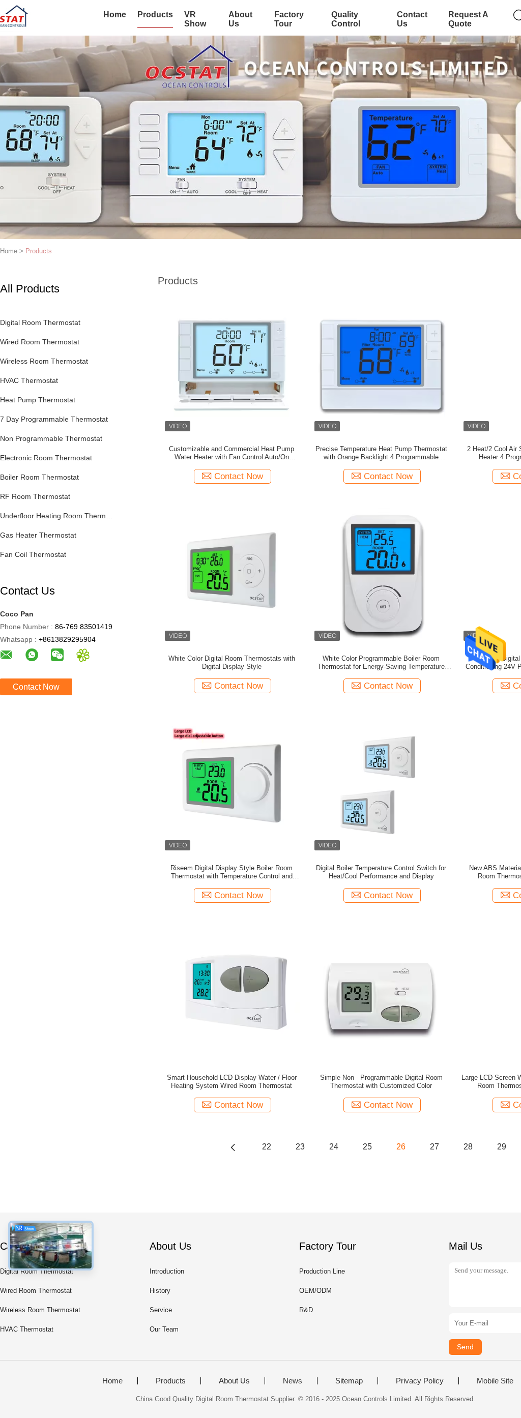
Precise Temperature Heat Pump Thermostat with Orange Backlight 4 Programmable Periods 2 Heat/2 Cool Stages (381, 453)
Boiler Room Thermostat (39, 477)
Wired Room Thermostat (39, 342)
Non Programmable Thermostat (51, 438)
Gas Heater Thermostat (38, 535)
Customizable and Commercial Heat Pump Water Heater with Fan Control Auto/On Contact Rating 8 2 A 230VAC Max (231, 453)
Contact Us (412, 19)
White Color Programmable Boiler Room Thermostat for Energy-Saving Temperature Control (381, 663)
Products (155, 14)
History (160, 1290)
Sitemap (349, 1380)
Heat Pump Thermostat (37, 400)
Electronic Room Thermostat (46, 458)
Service (161, 1310)
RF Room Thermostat (35, 496)
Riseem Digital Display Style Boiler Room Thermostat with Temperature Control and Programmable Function (231, 872)
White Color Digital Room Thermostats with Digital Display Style (231, 662)
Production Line (322, 1271)
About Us (240, 19)
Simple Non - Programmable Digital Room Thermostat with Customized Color (381, 1081)
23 (300, 1146)
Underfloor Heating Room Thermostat (57, 516)
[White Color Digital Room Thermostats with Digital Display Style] (231, 574)
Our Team (164, 1329)
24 (333, 1146)
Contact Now (36, 687)
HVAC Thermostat (29, 380)
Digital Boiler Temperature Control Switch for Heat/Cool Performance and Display (381, 872)
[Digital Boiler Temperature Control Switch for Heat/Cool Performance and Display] (381, 783)
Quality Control (345, 19)
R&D (306, 1310)
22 (266, 1146)
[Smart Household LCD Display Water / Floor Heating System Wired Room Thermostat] (231, 993)
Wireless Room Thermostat (44, 361)
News (292, 1380)
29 (501, 1146)
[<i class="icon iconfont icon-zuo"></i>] (233, 1147)
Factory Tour (289, 19)
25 (367, 1146)
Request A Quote (468, 19)
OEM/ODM (315, 1290)
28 (468, 1146)
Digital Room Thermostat (40, 322)
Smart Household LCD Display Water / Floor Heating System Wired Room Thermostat (232, 1081)
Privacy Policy (420, 1380)
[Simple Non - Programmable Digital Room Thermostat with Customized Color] (381, 993)
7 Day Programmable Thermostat (54, 419)
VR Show (195, 19)
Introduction (167, 1271)
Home (114, 14)
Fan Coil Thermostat (33, 554)
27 (434, 1146)
